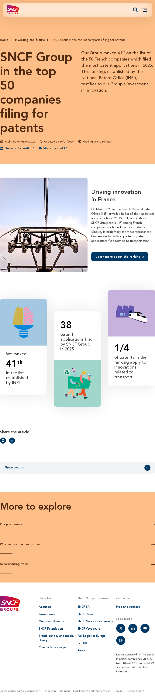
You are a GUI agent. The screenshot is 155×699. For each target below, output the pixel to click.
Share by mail (53, 148)
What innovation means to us (20, 544)
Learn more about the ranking (118, 256)
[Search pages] (135, 10)
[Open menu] (144, 10)
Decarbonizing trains (14, 564)
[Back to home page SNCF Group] (13, 9)
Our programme (11, 524)
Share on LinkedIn (17, 148)
